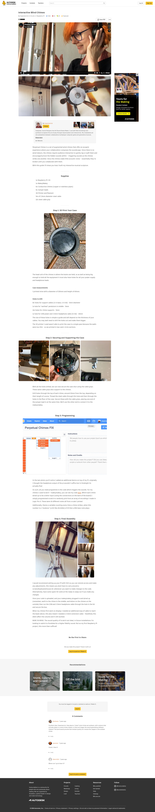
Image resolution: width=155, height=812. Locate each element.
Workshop (67, 789)
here (79, 493)
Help (94, 791)
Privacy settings (74, 808)
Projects (24, 3)
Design (66, 791)
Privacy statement (61, 808)
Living (76, 789)
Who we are (96, 796)
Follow (46, 126)
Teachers (41, 3)
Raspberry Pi (40, 16)
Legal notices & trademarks (116, 808)
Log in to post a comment (77, 774)
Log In (141, 3)
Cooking (77, 786)
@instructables (121, 786)
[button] (109, 19)
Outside (77, 791)
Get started (96, 789)
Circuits (32, 16)
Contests (32, 3)
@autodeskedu (121, 790)
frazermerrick (24, 16)
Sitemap (95, 794)
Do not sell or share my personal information (93, 808)
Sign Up (149, 3)
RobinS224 (56, 759)
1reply (51, 736)
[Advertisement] (126, 97)
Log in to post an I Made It (77, 651)
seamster (55, 743)
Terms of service (50, 808)
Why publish (97, 786)
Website (40, 141)
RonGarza (55, 721)
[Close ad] (137, 74)
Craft (65, 794)
